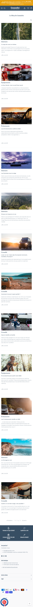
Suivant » (24, 520)
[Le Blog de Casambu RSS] (31, 20)
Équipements (5, 83)
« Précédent (9, 520)
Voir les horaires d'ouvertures (10, 567)
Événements (5, 126)
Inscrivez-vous (7, 1)
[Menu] (2, 8)
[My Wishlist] (27, 8)
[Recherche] (5, 8)
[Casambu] (15, 8)
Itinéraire (4, 42)
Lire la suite (4, 55)
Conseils (4, 252)
